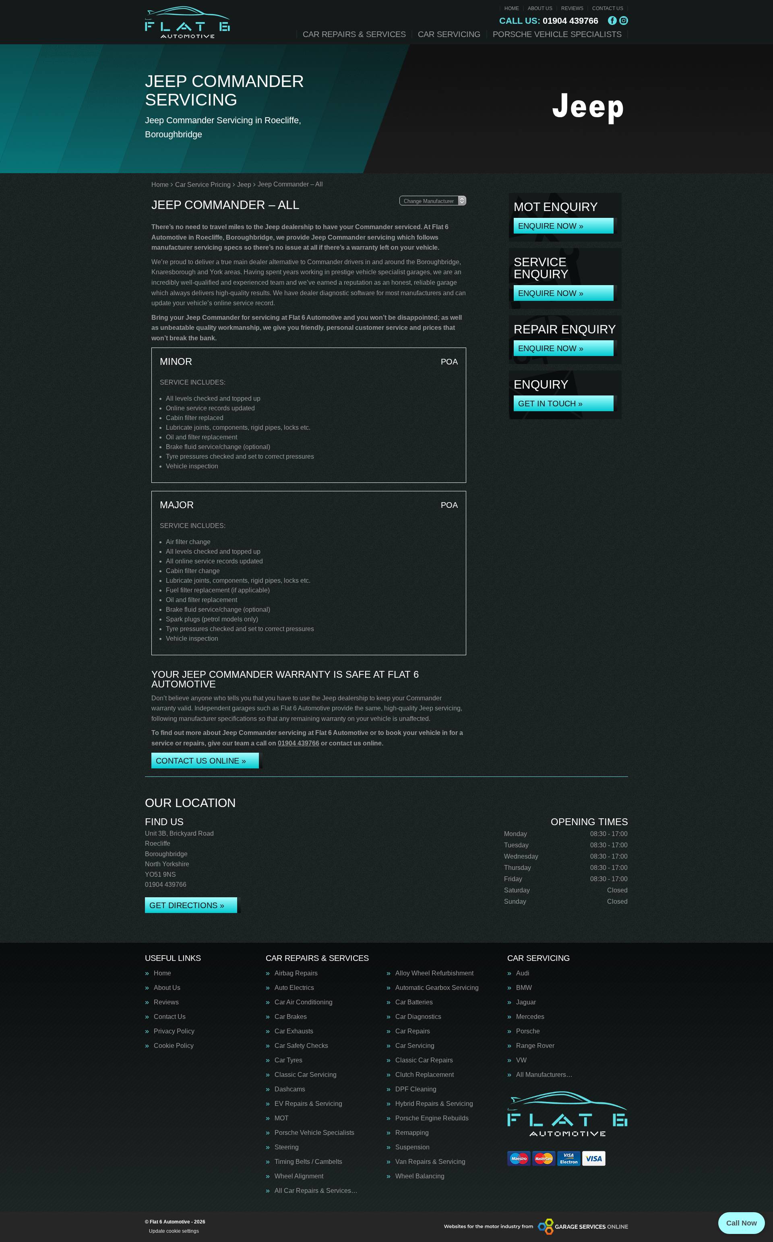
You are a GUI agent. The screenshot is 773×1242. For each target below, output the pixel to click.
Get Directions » (186, 905)
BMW (524, 988)
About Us (540, 8)
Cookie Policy (174, 1046)
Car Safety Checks (301, 1046)
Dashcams (290, 1089)
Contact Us (607, 8)
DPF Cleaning (415, 1089)
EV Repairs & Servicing (308, 1104)
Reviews (572, 8)
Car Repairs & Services (354, 34)
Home (511, 8)
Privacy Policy (174, 1031)
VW (521, 1060)
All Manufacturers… (544, 1075)
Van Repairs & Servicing (430, 1162)
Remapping (412, 1133)
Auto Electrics (294, 988)
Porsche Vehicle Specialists (557, 34)
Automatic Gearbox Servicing (437, 988)
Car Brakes (291, 1017)
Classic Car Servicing (306, 1075)
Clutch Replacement (424, 1075)
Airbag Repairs (296, 973)
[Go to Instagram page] (623, 20)
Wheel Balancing (419, 1176)
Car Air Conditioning (304, 1002)
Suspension (412, 1147)
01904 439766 (548, 21)
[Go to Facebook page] (612, 20)
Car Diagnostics (418, 1017)
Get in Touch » (550, 403)
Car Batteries (414, 1002)
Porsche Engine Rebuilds (432, 1118)
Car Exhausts (294, 1031)
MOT (282, 1118)
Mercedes (530, 1017)
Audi (522, 973)
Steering (287, 1147)
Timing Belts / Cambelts (308, 1162)
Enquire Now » (550, 225)
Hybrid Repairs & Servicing (434, 1104)
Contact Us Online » (201, 760)
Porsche (528, 1031)
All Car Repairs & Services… (316, 1191)
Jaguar (526, 1002)
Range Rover (535, 1046)
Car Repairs (412, 1031)
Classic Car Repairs (424, 1060)
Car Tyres (288, 1060)
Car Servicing (449, 34)
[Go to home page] (187, 22)
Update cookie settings (174, 1231)
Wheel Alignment (299, 1176)
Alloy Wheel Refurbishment (434, 973)
